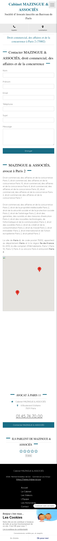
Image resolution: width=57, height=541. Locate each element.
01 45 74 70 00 (29, 416)
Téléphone (8, 104)
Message (7, 126)
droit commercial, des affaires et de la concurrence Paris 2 (28, 192)
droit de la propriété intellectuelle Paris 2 (29, 207)
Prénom (6, 81)
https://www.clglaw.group (28, 479)
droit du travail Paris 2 (35, 227)
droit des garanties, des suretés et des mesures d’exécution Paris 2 (27, 216)
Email (5, 93)
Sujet (5, 115)
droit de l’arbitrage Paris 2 (22, 213)
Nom (5, 70)
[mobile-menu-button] (52, 4)
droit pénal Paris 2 (31, 233)
